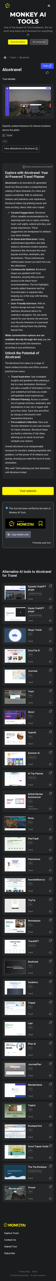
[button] (49, 5)
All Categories (39, 42)
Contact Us (10, 1240)
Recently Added (18, 42)
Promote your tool (42, 542)
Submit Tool (10, 1246)
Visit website (28, 491)
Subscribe (9, 1253)
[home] (7, 6)
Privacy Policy (24, 1272)
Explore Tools (11, 1233)
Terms (34, 1272)
